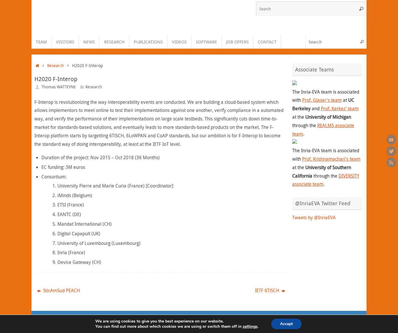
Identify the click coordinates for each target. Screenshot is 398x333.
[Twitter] (391, 151)
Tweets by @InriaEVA (314, 217)
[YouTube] (391, 140)
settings (250, 326)
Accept (286, 324)
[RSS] (391, 162)
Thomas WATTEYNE (58, 87)
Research (55, 65)
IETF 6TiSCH (267, 290)
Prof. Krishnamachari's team (331, 159)
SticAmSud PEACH (61, 290)
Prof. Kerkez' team (340, 108)
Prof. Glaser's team (322, 100)
